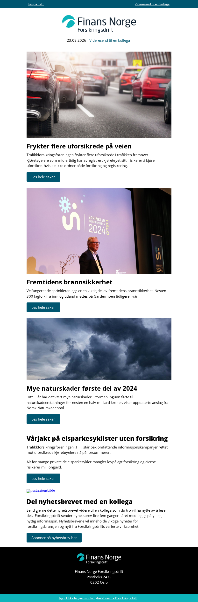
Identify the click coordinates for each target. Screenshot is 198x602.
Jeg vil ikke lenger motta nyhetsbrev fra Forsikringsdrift (98, 598)
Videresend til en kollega (152, 4)
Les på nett (36, 4)
